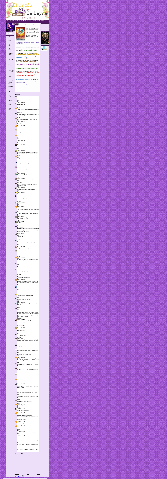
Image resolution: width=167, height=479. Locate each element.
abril (9, 99)
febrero (10, 101)
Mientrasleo (18, 390)
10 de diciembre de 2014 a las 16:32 (21, 425)
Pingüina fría (18, 155)
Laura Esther (18, 307)
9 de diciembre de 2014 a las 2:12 (20, 334)
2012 (8, 105)
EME (45, 20)
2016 (8, 49)
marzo (9, 100)
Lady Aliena (18, 117)
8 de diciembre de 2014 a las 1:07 (20, 212)
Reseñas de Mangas (17, 20)
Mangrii (18, 191)
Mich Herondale (19, 337)
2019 (8, 45)
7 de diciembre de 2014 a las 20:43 (21, 144)
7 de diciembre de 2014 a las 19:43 (21, 96)
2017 (8, 48)
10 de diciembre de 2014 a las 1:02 (21, 408)
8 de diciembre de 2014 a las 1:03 (20, 206)
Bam (17, 293)
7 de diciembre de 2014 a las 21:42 (21, 183)
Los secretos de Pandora (20, 318)
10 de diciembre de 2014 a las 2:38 (21, 421)
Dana (18, 394)
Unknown (18, 107)
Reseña (32, 24)
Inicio (7, 20)
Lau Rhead (18, 348)
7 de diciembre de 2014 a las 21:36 (21, 178)
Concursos (42, 20)
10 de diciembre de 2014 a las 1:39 (21, 412)
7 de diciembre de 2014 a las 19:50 (21, 102)
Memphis (18, 297)
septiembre (10, 92)
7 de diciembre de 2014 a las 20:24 (21, 134)
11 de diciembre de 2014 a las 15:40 (21, 435)
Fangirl (9, 64)
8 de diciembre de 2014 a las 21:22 (21, 298)
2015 (8, 50)
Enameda (18, 211)
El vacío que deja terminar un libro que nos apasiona (11, 70)
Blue (17, 442)
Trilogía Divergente (35, 24)
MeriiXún (18, 186)
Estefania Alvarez (19, 201)
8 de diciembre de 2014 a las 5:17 (20, 233)
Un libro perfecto (19, 120)
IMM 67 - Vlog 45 (10, 59)
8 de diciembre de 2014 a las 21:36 (21, 302)
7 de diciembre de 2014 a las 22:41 (21, 192)
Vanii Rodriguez (19, 407)
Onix (17, 447)
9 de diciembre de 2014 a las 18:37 (21, 383)
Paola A (18, 438)
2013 (8, 104)
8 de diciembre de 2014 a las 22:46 (21, 319)
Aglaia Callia (18, 220)
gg (17, 356)
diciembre (10, 53)
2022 (8, 41)
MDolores (18, 399)
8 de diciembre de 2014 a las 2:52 (20, 221)
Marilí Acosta (18, 301)
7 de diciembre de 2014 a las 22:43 (21, 195)
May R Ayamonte (19, 274)
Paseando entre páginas (19, 182)
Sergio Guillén (18, 430)
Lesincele (18, 362)
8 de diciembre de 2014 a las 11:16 (21, 250)
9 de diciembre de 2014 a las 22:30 (21, 395)
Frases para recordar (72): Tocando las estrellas (11, 61)
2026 (8, 36)
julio (9, 95)
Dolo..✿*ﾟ (18, 333)
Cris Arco (18, 352)
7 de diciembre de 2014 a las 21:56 (21, 187)
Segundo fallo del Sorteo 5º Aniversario (10, 66)
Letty (17, 367)
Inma (17, 101)
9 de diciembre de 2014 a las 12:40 (21, 353)
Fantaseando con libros (19, 112)
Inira (17, 225)
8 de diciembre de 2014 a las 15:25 (21, 268)
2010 (8, 108)
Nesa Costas (18, 256)
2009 (8, 109)
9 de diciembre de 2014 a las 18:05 (21, 378)
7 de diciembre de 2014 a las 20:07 (21, 121)
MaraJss (18, 278)
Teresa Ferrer (18, 239)
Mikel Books (18, 262)
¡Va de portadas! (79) (11, 72)
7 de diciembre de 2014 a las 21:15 (21, 173)
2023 (8, 40)
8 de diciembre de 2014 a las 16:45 (21, 275)
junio (9, 96)
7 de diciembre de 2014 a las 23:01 (21, 202)
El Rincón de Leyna (26, 478)
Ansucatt (18, 149)
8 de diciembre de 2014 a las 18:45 (21, 279)
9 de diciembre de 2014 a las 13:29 (21, 357)
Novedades (34, 20)
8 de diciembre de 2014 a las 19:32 (21, 286)
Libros (30, 24)
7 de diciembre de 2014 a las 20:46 (21, 150)
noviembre (10, 90)
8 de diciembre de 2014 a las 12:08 (21, 257)
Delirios (9, 76)
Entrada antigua (38, 474)
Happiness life (18, 215)
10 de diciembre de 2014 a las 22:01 (21, 431)
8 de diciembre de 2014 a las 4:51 (20, 226)
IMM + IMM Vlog (23, 20)
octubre (10, 91)
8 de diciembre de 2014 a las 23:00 (21, 327)
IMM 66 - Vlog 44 (10, 86)
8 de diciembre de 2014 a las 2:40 (20, 216)
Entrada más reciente (17, 474)
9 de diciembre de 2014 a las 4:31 (20, 338)
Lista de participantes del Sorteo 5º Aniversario (11, 81)
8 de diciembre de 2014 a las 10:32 (21, 246)
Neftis (18, 172)
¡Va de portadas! (29, 20)
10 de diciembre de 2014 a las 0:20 (21, 404)
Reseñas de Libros (12, 20)
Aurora (18, 177)
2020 (8, 44)
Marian (18, 420)
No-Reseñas (38, 20)
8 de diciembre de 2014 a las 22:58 (21, 322)
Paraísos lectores (10, 87)
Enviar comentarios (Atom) (21, 475)
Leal (9, 83)
